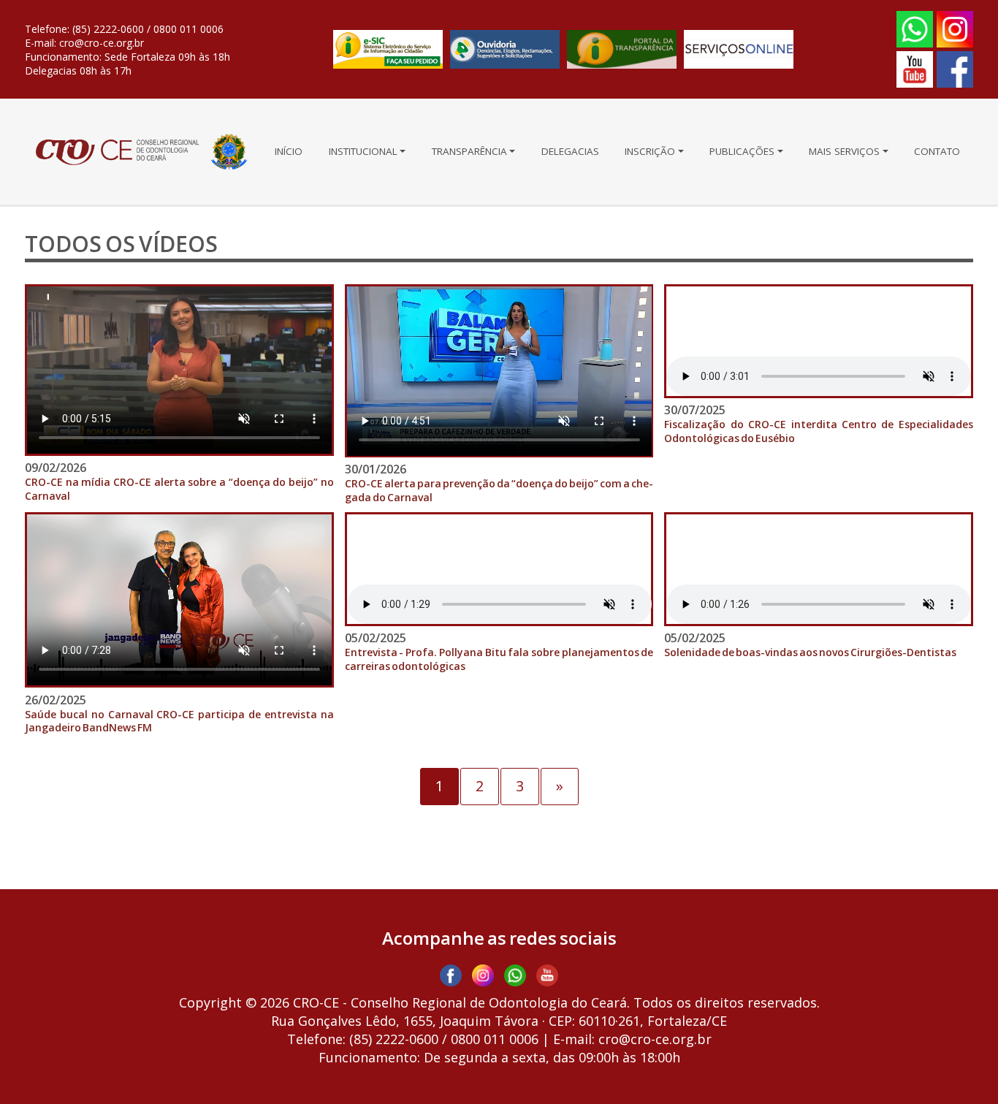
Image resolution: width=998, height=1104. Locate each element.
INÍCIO (288, 151)
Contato (937, 151)
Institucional (363, 151)
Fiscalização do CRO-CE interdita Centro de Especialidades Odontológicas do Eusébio (818, 431)
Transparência (469, 151)
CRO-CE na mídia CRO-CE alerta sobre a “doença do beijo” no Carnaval (179, 489)
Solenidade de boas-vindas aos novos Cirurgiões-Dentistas (810, 652)
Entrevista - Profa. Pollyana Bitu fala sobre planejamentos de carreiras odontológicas (499, 659)
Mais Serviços (844, 151)
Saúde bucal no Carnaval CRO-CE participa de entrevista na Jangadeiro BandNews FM (179, 721)
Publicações (741, 151)
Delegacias (570, 151)
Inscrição (650, 151)
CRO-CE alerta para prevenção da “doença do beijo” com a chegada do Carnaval (499, 490)
